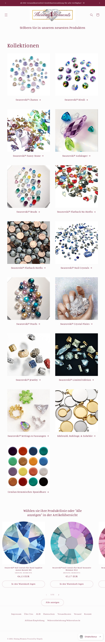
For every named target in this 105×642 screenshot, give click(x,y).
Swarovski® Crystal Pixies (75, 323)
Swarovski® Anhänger (75, 155)
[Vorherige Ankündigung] (5, 3)
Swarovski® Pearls (26, 323)
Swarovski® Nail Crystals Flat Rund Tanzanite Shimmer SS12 (71, 569)
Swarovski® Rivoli (75, 99)
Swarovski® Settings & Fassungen (27, 435)
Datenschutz (49, 614)
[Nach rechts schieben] (59, 595)
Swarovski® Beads (27, 211)
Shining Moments (20, 639)
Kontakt (88, 614)
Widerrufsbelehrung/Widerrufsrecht (63, 620)
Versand (77, 614)
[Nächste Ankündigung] (100, 3)
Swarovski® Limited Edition (75, 379)
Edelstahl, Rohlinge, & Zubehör (75, 435)
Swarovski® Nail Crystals (75, 267)
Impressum (16, 614)
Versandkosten (64, 614)
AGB (38, 614)
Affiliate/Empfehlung (35, 620)
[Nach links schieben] (46, 595)
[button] (6, 15)
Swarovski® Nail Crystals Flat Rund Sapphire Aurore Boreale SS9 (23, 569)
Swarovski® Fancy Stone (27, 155)
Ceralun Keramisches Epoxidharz (27, 491)
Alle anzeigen (52, 602)
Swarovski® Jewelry (27, 379)
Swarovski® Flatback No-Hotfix (75, 211)
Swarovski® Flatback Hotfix (27, 267)
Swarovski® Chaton (27, 99)
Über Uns (28, 614)
